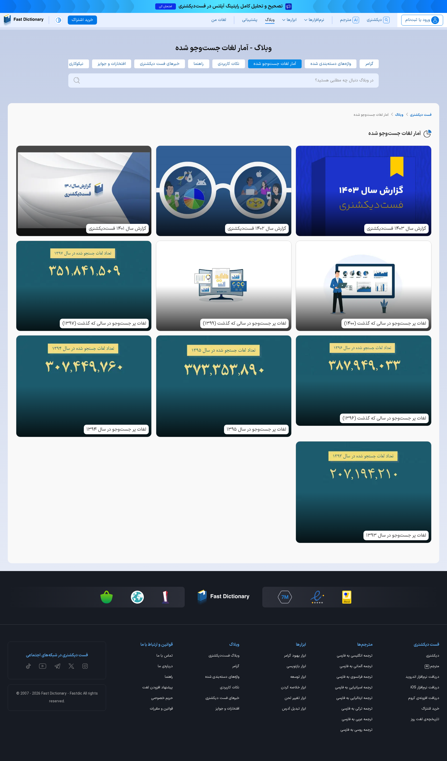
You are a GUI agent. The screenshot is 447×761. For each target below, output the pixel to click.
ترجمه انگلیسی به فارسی (355, 655)
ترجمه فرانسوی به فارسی (355, 677)
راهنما (198, 64)
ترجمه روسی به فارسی (356, 730)
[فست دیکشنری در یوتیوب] (42, 666)
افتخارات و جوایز (112, 64)
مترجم (432, 666)
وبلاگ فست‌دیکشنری (223, 655)
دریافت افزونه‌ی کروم (423, 698)
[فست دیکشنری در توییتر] (71, 666)
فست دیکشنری (420, 115)
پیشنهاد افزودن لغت (157, 687)
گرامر (369, 64)
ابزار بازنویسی (296, 666)
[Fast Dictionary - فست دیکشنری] (23, 20)
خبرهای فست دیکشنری (160, 64)
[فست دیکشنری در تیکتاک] (28, 666)
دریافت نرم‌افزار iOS (425, 687)
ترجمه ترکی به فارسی (357, 708)
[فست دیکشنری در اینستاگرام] (85, 666)
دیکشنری (432, 655)
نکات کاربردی (228, 64)
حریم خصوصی (162, 698)
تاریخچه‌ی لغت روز (425, 719)
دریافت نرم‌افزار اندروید (422, 677)
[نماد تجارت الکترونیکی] (317, 597)
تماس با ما (165, 655)
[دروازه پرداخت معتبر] (346, 597)
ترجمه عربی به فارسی (357, 719)
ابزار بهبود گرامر (295, 655)
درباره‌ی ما (165, 666)
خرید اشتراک (430, 708)
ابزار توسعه (298, 677)
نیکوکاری (76, 64)
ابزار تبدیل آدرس (294, 708)
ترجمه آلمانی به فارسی (356, 666)
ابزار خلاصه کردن (293, 687)
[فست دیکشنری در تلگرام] (58, 666)
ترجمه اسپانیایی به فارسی (354, 687)
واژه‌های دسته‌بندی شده (330, 64)
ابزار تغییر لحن (295, 698)
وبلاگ (399, 115)
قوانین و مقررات (161, 708)
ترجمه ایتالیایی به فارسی (354, 698)
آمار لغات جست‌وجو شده (275, 64)
